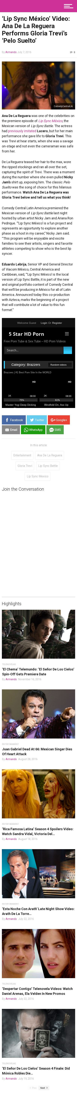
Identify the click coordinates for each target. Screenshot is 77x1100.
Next (43, 1088)
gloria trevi (25, 466)
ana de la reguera (49, 455)
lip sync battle (48, 466)
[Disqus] (38, 539)
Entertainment (22, 455)
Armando (11, 52)
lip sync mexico (37, 476)
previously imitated (22, 131)
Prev (34, 1088)
